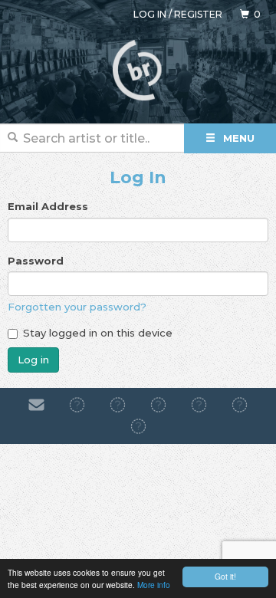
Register (198, 14)
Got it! (225, 576)
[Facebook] (77, 405)
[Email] (36, 405)
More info (153, 584)
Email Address (48, 206)
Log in (149, 14)
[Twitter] (199, 405)
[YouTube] (138, 427)
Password (36, 261)
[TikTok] (158, 405)
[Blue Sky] (239, 405)
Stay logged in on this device (97, 333)
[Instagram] (117, 405)
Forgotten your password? (77, 307)
